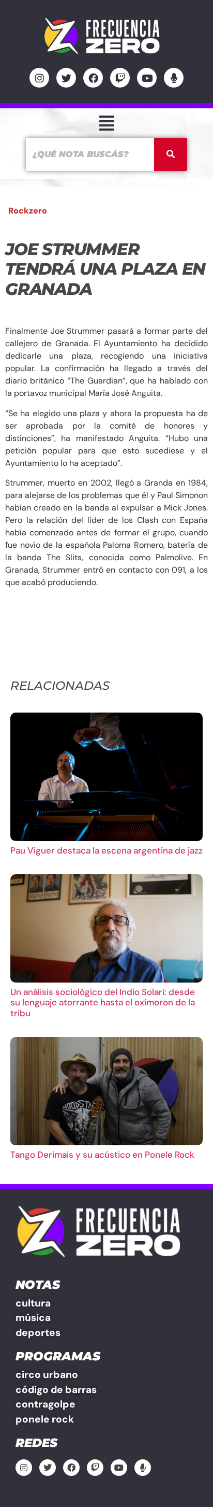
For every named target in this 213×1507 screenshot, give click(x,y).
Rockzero (27, 210)
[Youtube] (147, 78)
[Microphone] (174, 78)
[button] (106, 123)
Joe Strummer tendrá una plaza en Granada (105, 269)
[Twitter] (66, 78)
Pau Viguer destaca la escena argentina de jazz (106, 850)
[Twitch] (120, 78)
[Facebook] (93, 78)
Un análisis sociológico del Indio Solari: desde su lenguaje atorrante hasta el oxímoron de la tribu (102, 1002)
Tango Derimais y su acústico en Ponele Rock (102, 1154)
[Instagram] (39, 78)
